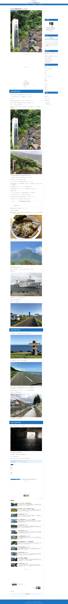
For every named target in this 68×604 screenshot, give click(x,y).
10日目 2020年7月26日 (26, 84)
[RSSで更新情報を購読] (28, 495)
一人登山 (19, 479)
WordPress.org (47, 100)
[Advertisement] (26, 60)
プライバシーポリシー (33, 601)
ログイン (46, 94)
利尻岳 (30, 479)
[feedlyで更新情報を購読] (26, 495)
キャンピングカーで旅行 (14, 479)
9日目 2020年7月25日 (26, 83)
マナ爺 (51, 26)
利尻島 (28, 479)
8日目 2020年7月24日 (26, 82)
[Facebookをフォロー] (24, 495)
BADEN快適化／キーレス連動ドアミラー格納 (51, 54)
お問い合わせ (38, 601)
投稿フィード (47, 96)
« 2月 (45, 48)
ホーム (29, 601)
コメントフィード (47, 98)
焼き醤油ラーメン (35, 479)
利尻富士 (25, 479)
